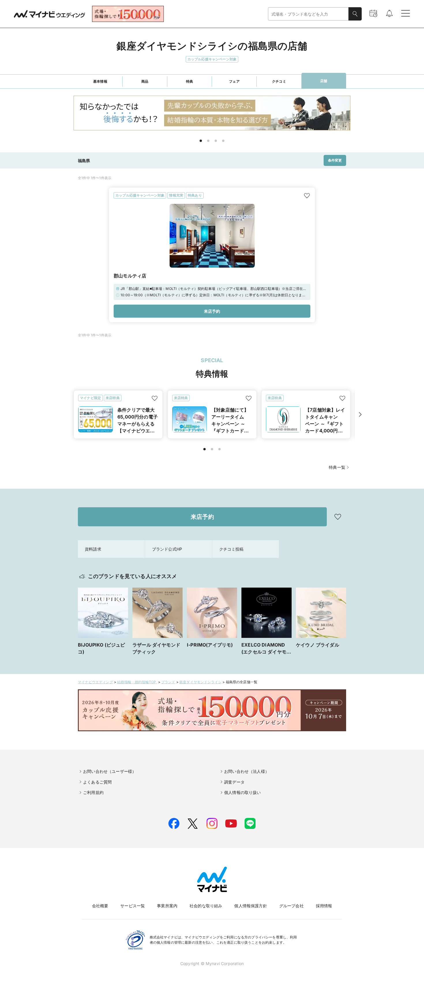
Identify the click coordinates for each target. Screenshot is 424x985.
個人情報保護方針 (250, 905)
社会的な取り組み (206, 905)
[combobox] (308, 14)
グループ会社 (291, 905)
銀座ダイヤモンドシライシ (200, 682)
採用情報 (324, 905)
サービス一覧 (132, 905)
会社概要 (100, 905)
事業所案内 (167, 905)
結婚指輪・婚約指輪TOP (137, 682)
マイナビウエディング (95, 682)
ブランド (168, 682)
